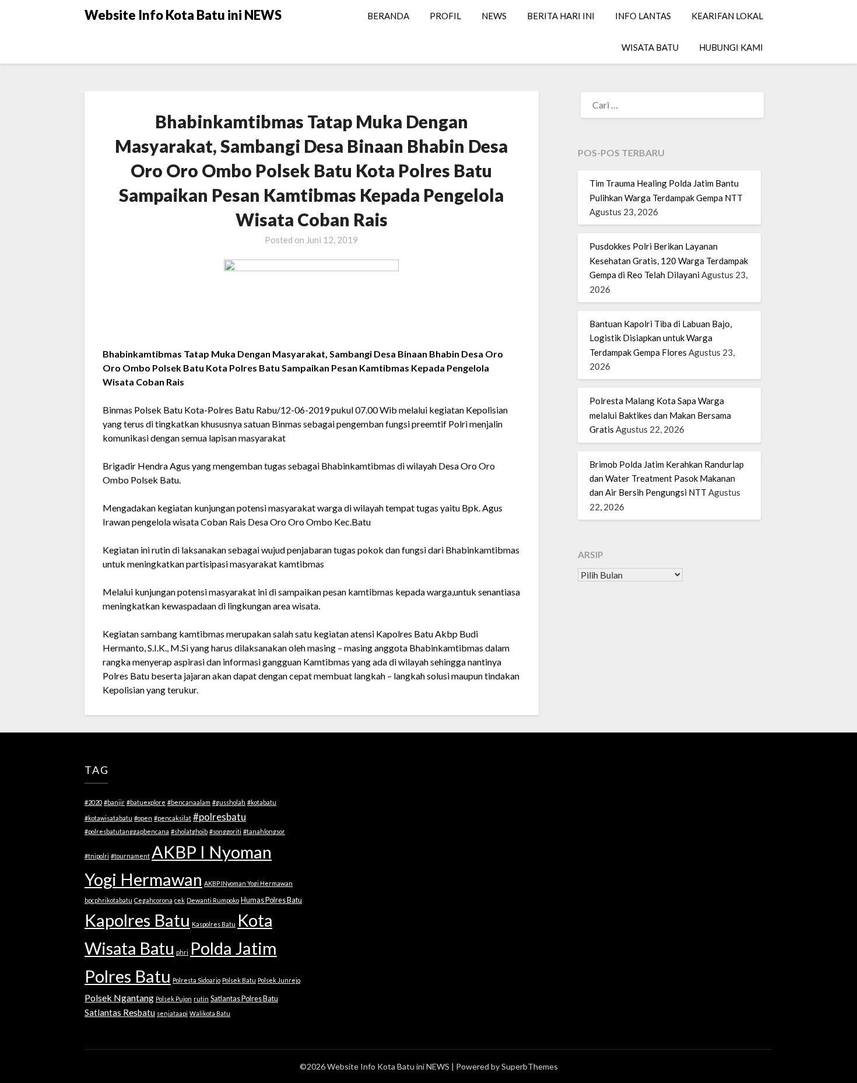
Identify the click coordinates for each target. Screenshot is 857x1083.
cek (179, 900)
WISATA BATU (650, 47)
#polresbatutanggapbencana (127, 831)
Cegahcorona (153, 900)
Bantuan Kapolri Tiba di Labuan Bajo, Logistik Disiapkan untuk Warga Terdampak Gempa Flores (660, 338)
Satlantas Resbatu (120, 1012)
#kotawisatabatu (108, 818)
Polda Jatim (233, 948)
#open (143, 818)
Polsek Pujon (174, 999)
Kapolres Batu (137, 920)
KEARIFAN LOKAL (727, 15)
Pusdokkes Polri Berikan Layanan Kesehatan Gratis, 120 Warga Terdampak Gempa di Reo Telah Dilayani (668, 260)
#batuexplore (146, 802)
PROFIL (445, 15)
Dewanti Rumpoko (213, 900)
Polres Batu (128, 976)
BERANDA (388, 15)
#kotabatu (261, 802)
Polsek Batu (239, 980)
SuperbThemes (529, 1066)
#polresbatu (219, 817)
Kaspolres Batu (214, 924)
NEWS (494, 15)
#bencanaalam (188, 802)
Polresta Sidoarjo (196, 980)
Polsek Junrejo (279, 980)
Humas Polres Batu (271, 900)
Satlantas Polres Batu (244, 998)
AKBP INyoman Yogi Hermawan (248, 883)
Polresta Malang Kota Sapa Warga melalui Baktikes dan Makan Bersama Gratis (660, 414)
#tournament (130, 856)
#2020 (93, 802)
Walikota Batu (209, 1013)
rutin (201, 999)
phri (182, 952)
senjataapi (172, 1013)
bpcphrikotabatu (108, 900)
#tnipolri (97, 856)
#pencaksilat (172, 818)
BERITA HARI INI (561, 15)
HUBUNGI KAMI (731, 47)
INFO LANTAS (643, 15)
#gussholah (228, 802)
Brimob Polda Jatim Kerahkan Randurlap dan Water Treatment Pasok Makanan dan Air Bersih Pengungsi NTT (666, 478)
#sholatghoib (189, 831)
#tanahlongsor (264, 831)
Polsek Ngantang (119, 997)
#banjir (114, 802)
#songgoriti (225, 831)
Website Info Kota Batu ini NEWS (183, 15)
